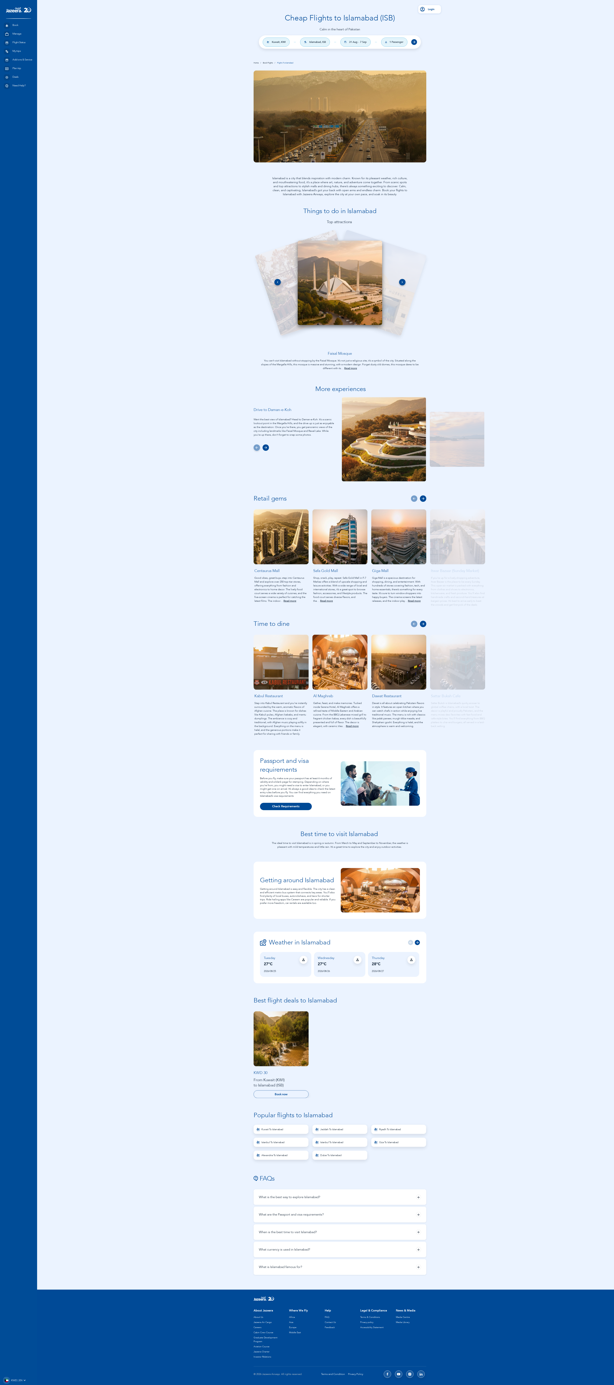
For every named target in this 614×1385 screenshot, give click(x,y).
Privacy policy (366, 1322)
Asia (291, 1322)
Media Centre (403, 1317)
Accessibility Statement (372, 1327)
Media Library (402, 1322)
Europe (292, 1327)
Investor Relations (262, 1356)
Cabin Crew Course (263, 1332)
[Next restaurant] (423, 498)
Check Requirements (285, 806)
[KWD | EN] (6, 1380)
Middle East (295, 1332)
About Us (258, 1317)
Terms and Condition (333, 1374)
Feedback (330, 1327)
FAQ (327, 1317)
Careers (257, 1327)
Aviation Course (261, 1346)
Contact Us (330, 1322)
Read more (350, 368)
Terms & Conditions (370, 1317)
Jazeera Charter (262, 1351)
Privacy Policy (355, 1374)
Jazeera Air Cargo (263, 1322)
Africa (292, 1317)
